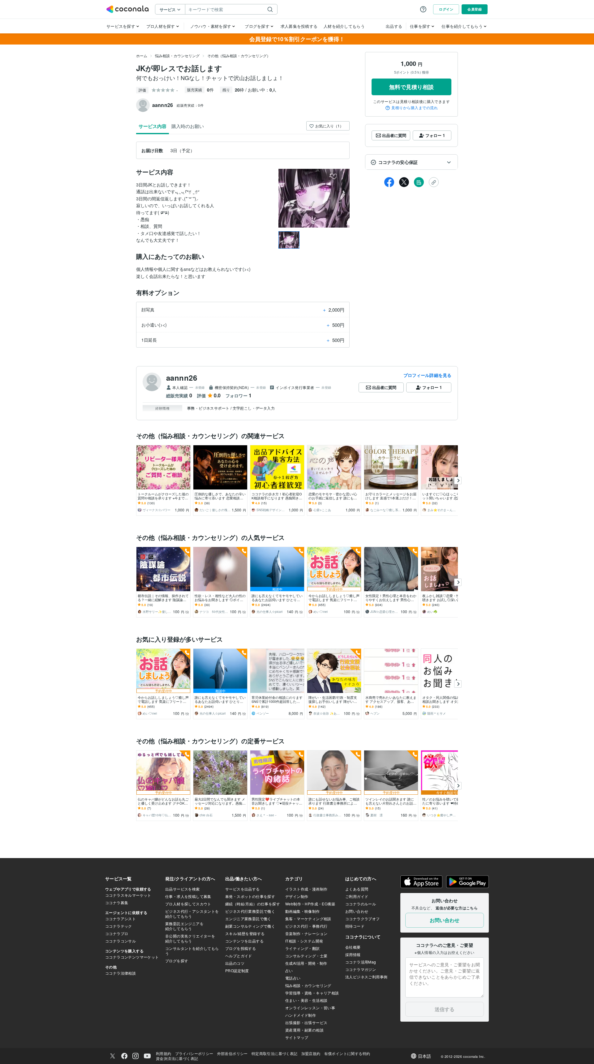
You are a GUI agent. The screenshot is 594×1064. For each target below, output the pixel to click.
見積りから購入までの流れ (414, 108)
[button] (411, 162)
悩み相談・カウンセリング (177, 55)
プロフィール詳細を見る (427, 375)
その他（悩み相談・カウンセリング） (238, 55)
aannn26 (181, 377)
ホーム (141, 55)
